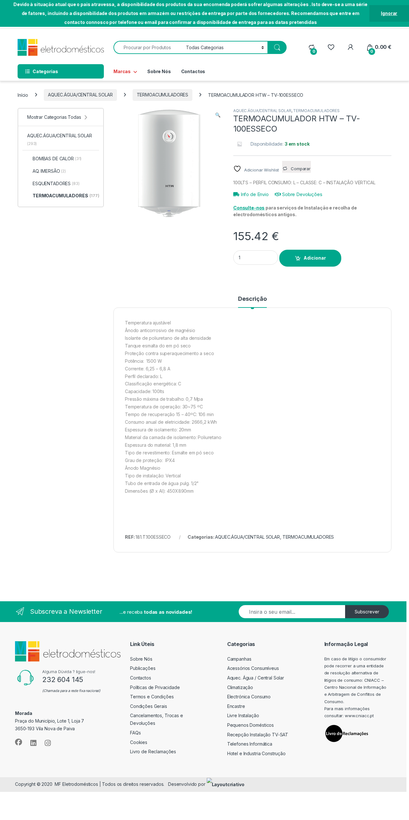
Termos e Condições (152, 696)
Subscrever (367, 611)
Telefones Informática (249, 744)
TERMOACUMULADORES (163, 94)
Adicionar (315, 258)
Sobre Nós (159, 71)
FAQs (135, 732)
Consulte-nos (249, 207)
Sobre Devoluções (301, 194)
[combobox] (147, 47)
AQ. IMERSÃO (49, 171)
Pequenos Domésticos (250, 725)
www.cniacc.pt (359, 715)
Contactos (193, 71)
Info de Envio (254, 194)
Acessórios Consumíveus (253, 668)
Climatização (240, 687)
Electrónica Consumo (249, 696)
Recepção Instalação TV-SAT (257, 734)
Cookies (138, 742)
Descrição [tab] (252, 299)
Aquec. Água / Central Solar (255, 677)
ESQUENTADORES (56, 183)
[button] (217, 115)
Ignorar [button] (389, 13)
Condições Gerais (148, 706)
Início (23, 94)
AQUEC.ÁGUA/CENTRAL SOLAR (80, 94)
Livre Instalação (243, 715)
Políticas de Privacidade (155, 687)
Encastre (236, 706)
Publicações (142, 668)
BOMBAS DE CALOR (57, 158)
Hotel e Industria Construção (256, 753)
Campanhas (239, 659)
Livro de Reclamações (153, 751)
